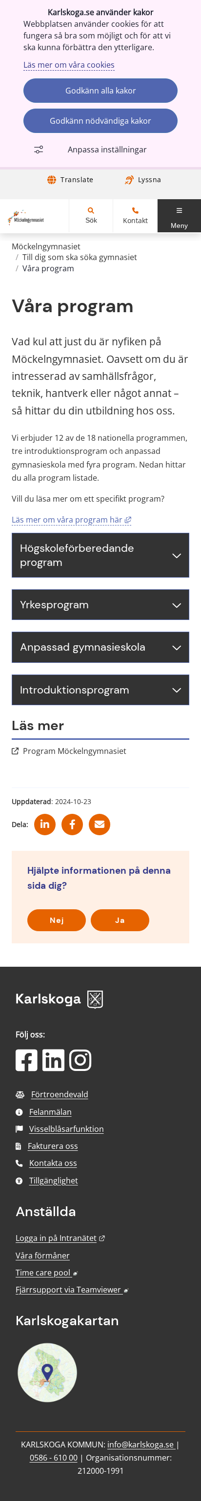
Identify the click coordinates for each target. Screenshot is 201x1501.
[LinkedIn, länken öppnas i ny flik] (53, 1066)
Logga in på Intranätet (60, 1238)
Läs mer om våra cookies (69, 64)
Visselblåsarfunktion (66, 1129)
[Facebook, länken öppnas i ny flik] (72, 821)
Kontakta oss (53, 1163)
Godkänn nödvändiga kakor (100, 120)
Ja (120, 920)
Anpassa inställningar (107, 149)
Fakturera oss (53, 1146)
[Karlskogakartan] (47, 1401)
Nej (57, 920)
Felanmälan (50, 1112)
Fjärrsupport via (72, 1289)
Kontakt (135, 220)
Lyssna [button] (149, 179)
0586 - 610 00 (54, 1457)
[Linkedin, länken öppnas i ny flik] (44, 821)
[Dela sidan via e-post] (99, 821)
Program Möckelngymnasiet (74, 751)
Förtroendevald (59, 1094)
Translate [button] (77, 179)
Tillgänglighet (53, 1180)
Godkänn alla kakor (100, 90)
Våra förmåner (43, 1255)
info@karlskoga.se (141, 1444)
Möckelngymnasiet (46, 246)
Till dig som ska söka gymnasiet (79, 257)
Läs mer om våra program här (71, 519)
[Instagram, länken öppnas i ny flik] (80, 1066)
